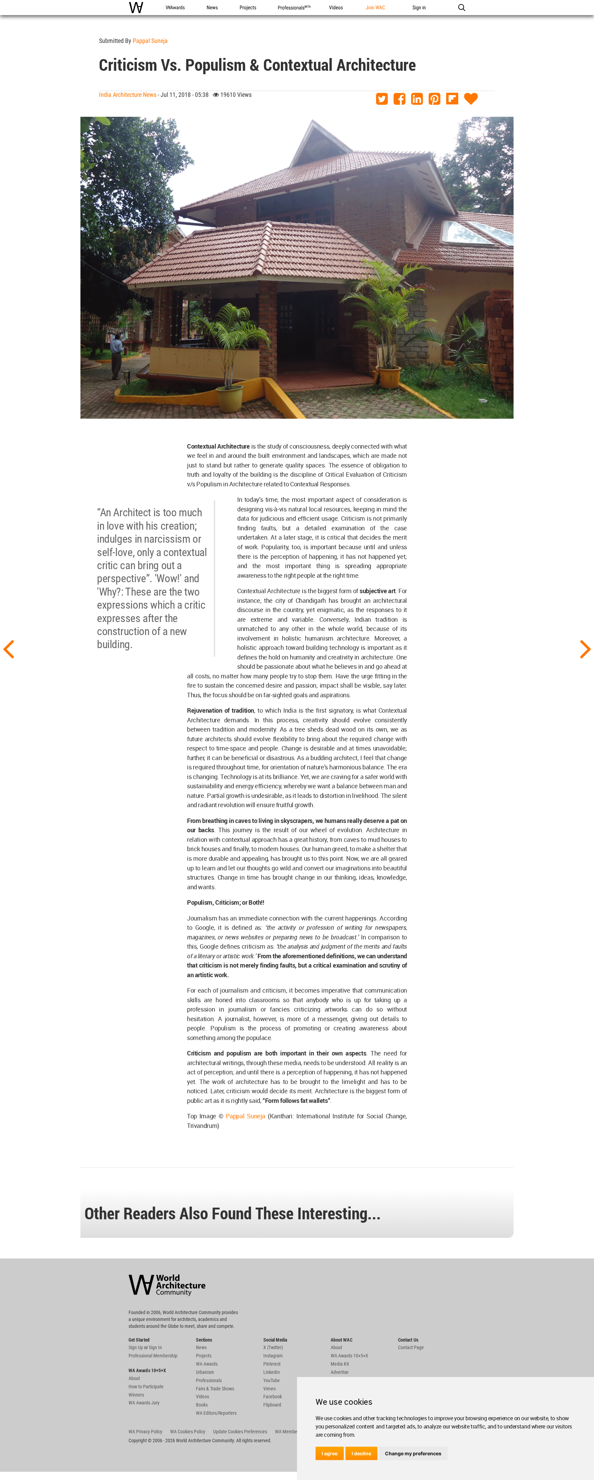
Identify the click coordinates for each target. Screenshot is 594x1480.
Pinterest (271, 1364)
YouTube (271, 1380)
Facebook (272, 1396)
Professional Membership (153, 1355)
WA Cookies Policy (187, 1431)
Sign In (155, 1347)
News (201, 1347)
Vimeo (269, 1388)
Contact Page (411, 1347)
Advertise (340, 1372)
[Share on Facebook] (399, 99)
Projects (203, 1355)
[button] (461, 7)
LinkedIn (271, 1372)
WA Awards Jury (144, 1402)
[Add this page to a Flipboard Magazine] (452, 99)
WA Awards (207, 1364)
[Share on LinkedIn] (417, 99)
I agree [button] (330, 1453)
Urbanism (205, 1372)
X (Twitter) (273, 1347)
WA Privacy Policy (145, 1431)
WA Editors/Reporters (216, 1413)
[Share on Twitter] (382, 99)
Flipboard (272, 1405)
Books (202, 1405)
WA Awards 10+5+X (349, 1355)
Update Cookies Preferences (240, 1431)
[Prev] (8, 648)
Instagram (273, 1355)
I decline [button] (361, 1453)
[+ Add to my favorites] (471, 99)
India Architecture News (127, 94)
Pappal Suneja (150, 40)
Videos (202, 1396)
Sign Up (136, 1347)
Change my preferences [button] (413, 1453)
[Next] (586, 648)
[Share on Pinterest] (434, 99)
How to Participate (146, 1386)
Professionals (209, 1380)
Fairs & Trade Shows (215, 1388)
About (134, 1378)
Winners (136, 1395)
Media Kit (340, 1364)
